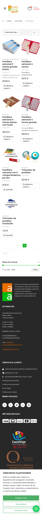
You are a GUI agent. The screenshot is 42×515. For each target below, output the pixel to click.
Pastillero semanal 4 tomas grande (29, 120)
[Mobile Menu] (4, 8)
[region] (21, 492)
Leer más (9, 190)
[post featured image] (11, 47)
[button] (36, 508)
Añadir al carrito (9, 87)
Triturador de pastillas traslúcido (9, 221)
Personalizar (21, 504)
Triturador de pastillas (28, 171)
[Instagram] (23, 405)
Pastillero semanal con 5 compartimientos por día (11, 174)
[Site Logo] (13, 9)
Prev (17, 245)
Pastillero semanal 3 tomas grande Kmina (9, 65)
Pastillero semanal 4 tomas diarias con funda (9, 121)
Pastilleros (5, 59)
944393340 (9, 343)
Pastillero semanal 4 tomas (27, 64)
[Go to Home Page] (3, 21)
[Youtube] (16, 405)
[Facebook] (4, 405)
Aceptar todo (21, 498)
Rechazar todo (21, 510)
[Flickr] (29, 405)
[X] (10, 405)
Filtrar (35, 270)
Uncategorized (13, 59)
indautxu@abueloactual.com (12, 345)
